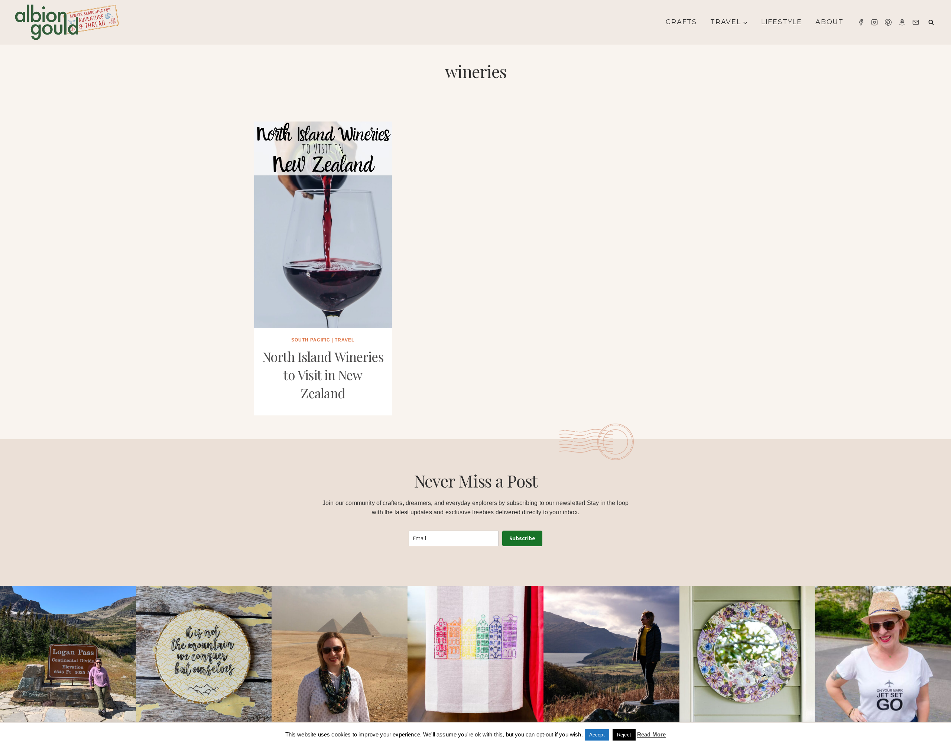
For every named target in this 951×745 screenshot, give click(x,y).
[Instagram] (874, 22)
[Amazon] (902, 22)
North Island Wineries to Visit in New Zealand (323, 375)
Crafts (681, 22)
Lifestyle (781, 22)
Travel (344, 340)
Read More (651, 734)
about (829, 22)
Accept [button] (597, 735)
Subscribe (522, 538)
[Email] (915, 22)
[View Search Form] (931, 22)
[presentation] (323, 225)
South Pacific (310, 340)
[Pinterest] (888, 22)
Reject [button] (624, 735)
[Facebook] (860, 22)
